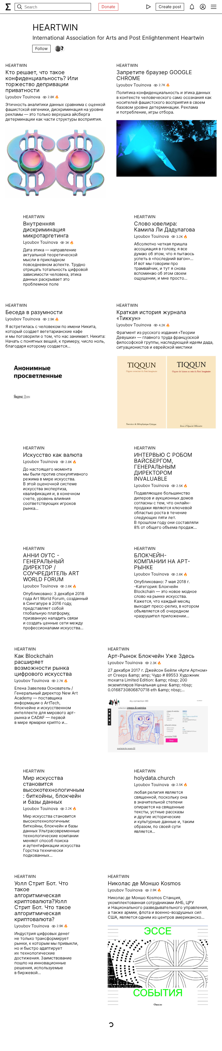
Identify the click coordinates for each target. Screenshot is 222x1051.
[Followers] (60, 48)
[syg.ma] (8, 6)
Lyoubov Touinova (22, 97)
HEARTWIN (16, 65)
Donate (108, 6)
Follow (41, 48)
